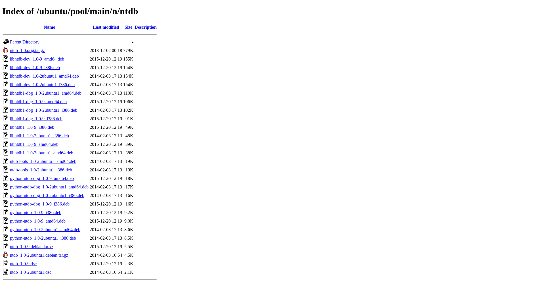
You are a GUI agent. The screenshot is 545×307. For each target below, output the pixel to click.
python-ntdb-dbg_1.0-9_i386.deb (40, 204)
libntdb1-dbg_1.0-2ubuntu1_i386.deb (43, 110)
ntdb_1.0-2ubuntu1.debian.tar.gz (39, 255)
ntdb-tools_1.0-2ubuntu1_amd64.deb (43, 161)
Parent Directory (24, 42)
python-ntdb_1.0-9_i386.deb (35, 212)
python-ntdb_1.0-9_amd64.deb (38, 221)
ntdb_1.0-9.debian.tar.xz (31, 246)
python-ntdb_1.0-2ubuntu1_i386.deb (43, 238)
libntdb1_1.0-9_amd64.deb (34, 144)
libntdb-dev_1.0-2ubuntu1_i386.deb (42, 84)
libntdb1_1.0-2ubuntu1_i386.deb (39, 135)
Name (49, 27)
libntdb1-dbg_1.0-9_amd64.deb (38, 101)
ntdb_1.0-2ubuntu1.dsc (30, 272)
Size (128, 27)
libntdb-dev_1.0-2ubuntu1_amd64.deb (44, 76)
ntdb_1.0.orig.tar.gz (27, 50)
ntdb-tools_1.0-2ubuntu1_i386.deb (41, 169)
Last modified (106, 27)
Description (146, 27)
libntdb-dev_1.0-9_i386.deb (35, 67)
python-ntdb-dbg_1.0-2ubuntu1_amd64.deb (49, 186)
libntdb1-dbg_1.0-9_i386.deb (36, 118)
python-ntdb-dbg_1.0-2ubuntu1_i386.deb (47, 195)
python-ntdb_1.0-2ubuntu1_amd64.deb (45, 229)
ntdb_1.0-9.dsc (23, 263)
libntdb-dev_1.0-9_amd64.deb (37, 59)
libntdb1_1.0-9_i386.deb (32, 127)
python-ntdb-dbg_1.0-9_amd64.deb (42, 178)
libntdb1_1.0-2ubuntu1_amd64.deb (41, 152)
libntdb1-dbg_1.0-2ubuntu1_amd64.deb (45, 93)
